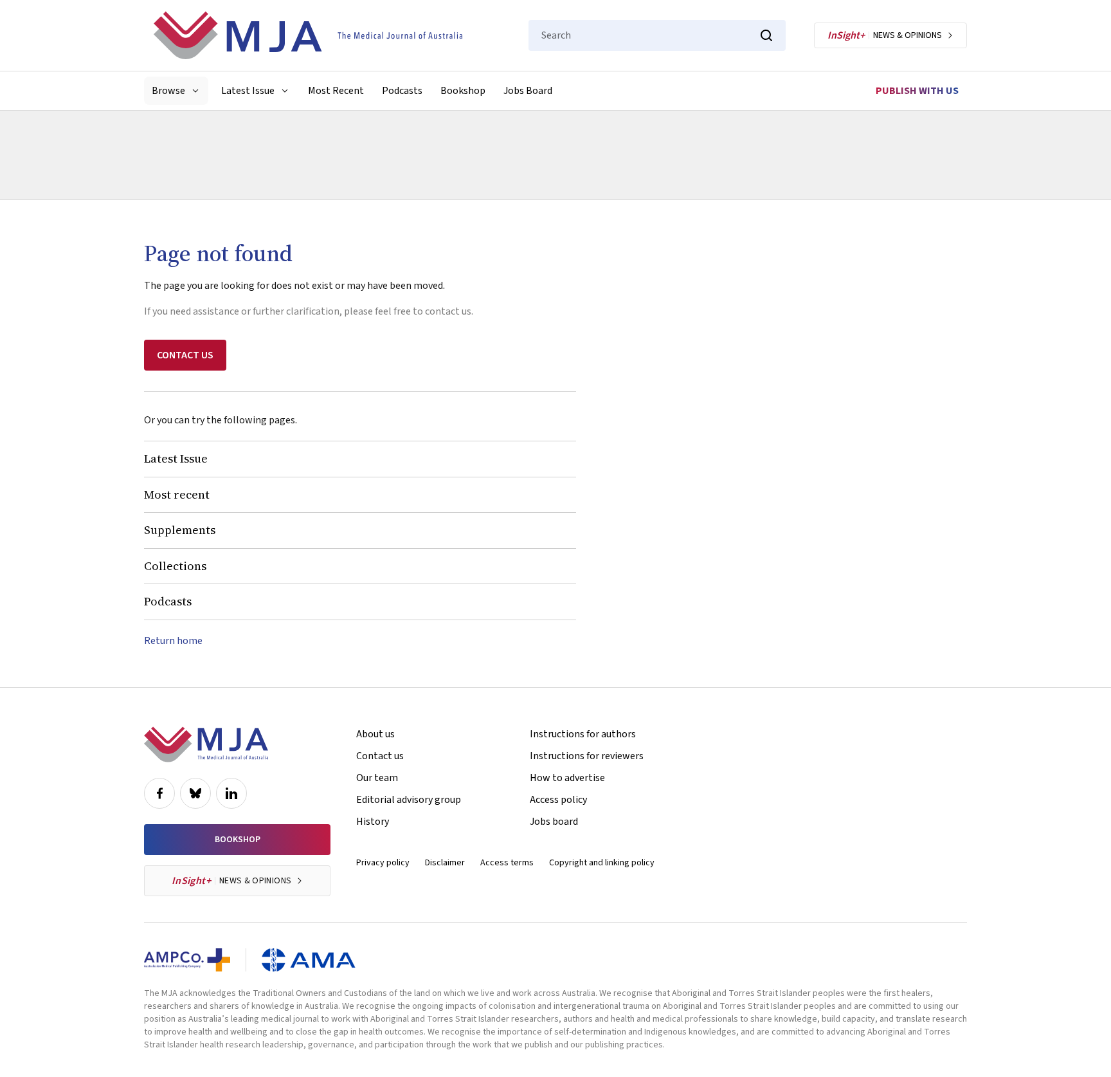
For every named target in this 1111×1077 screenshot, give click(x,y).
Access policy (558, 800)
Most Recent (336, 91)
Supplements (179, 530)
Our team (377, 778)
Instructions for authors (583, 734)
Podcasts (402, 91)
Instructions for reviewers (587, 756)
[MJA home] (206, 744)
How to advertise (567, 778)
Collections (175, 566)
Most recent (177, 494)
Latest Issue (176, 458)
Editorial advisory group (408, 800)
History (372, 822)
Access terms (507, 862)
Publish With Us (917, 91)
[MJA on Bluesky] (195, 793)
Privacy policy (383, 862)
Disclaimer (445, 862)
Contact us (380, 756)
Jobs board (554, 822)
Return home (173, 641)
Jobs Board (527, 91)
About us (375, 734)
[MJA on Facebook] (159, 793)
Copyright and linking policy (602, 862)
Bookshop (462, 91)
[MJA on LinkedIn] (231, 793)
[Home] (308, 35)
